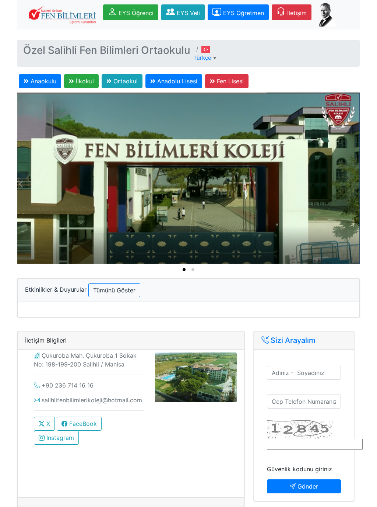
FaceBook (82, 423)
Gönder (307, 486)
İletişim (296, 13)
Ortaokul (125, 81)
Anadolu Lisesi (176, 81)
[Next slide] (348, 178)
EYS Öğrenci (135, 13)
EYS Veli (187, 13)
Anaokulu (42, 81)
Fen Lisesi (229, 81)
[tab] (184, 269)
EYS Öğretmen (242, 13)
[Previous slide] (28, 178)
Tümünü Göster (114, 290)
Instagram (59, 437)
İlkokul (84, 81)
